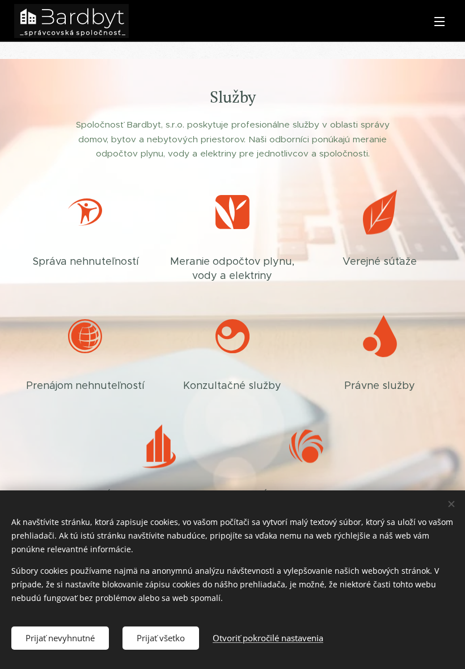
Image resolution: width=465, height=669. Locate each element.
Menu (439, 21)
